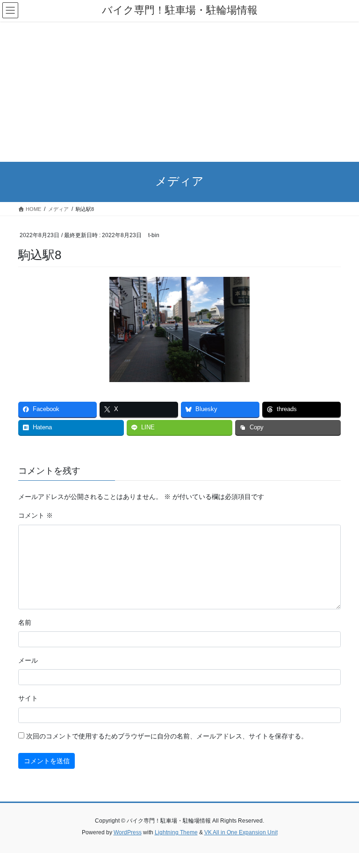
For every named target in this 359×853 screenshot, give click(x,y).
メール (28, 660)
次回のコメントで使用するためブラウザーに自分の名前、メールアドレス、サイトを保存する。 (167, 736)
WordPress (128, 832)
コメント (35, 515)
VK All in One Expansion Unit (241, 832)
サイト (28, 698)
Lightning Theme (176, 832)
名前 (24, 622)
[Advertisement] (179, 91)
